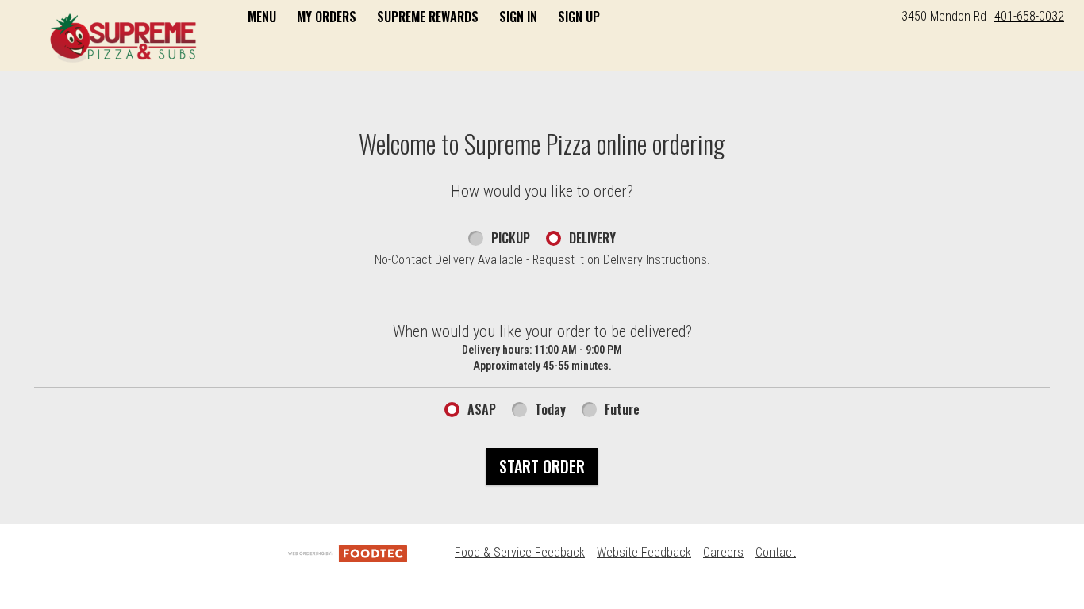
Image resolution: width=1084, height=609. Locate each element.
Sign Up (579, 16)
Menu (262, 16)
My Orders (326, 16)
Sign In (518, 16)
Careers (723, 552)
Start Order (542, 466)
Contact (775, 552)
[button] (123, 37)
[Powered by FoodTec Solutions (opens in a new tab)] (347, 552)
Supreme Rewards (428, 16)
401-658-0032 (1029, 16)
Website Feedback (644, 552)
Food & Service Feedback (520, 552)
